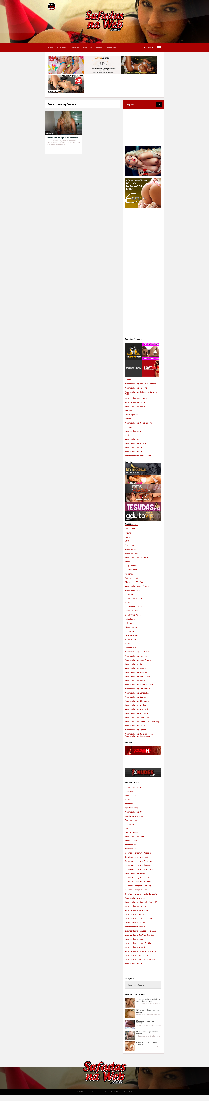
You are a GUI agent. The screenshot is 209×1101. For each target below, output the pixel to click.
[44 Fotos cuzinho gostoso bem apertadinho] (130, 1035)
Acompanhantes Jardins (135, 705)
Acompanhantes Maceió (135, 873)
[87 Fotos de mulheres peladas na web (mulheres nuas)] (130, 1003)
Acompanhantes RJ (133, 812)
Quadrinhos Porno (133, 615)
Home (50, 47)
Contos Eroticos (131, 832)
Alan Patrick (128, 1092)
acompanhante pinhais (135, 927)
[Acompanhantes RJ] (150, 344)
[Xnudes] (143, 769)
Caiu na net (130, 529)
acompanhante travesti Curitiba (138, 955)
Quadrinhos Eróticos (133, 607)
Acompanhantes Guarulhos (137, 697)
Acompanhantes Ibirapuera (137, 701)
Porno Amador (131, 611)
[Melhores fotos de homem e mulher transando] (130, 1046)
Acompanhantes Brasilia (135, 443)
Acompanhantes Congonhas (137, 693)
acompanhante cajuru (134, 939)
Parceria (61, 47)
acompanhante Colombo (135, 923)
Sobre (99, 47)
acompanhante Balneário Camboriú (140, 959)
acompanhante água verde (136, 910)
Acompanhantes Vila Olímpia (137, 676)
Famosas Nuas (131, 635)
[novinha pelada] (143, 758)
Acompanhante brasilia (135, 898)
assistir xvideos (131, 808)
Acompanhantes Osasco (135, 730)
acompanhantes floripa (135, 402)
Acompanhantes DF (133, 447)
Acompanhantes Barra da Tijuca (139, 734)
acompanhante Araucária (136, 947)
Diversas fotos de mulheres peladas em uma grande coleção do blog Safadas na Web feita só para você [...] (148, 1003)
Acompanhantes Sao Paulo (136, 836)
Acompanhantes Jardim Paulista (139, 684)
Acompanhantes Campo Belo (137, 689)
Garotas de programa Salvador (138, 881)
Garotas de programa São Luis (138, 886)
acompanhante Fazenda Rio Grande (140, 951)
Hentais (128, 643)
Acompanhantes (132, 439)
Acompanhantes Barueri (135, 664)
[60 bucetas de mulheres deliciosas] (130, 1024)
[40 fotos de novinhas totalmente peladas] (130, 1013)
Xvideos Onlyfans (132, 590)
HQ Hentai (129, 631)
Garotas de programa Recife (137, 857)
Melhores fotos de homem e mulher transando (146, 1044)
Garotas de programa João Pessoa (140, 869)
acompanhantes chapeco (136, 398)
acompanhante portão (134, 914)
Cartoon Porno (131, 648)
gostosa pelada (131, 415)
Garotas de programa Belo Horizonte (141, 894)
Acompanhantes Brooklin (136, 672)
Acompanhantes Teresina (136, 388)
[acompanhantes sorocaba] (143, 248)
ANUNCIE (75, 47)
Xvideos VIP (130, 804)
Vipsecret (129, 419)
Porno (127, 537)
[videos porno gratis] (133, 361)
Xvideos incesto (131, 553)
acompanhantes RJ (133, 431)
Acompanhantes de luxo (135, 406)
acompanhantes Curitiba (135, 906)
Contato (87, 47)
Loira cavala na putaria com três (62, 137)
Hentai (128, 602)
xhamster (129, 533)
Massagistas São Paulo (135, 582)
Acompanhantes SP (133, 451)
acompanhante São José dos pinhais (140, 931)
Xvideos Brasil (131, 549)
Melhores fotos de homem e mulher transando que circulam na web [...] (148, 1047)
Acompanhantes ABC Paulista (137, 652)
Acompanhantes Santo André (137, 717)
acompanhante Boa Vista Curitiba (139, 935)
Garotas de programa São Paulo (139, 890)
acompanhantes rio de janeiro (138, 456)
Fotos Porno (130, 619)
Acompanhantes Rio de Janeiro (138, 423)
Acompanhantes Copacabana (137, 736)
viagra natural (131, 566)
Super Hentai (130, 639)
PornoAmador (131, 820)
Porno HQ (129, 828)
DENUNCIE (111, 47)
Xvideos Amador (132, 840)
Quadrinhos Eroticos (133, 598)
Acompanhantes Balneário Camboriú (141, 902)
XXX (127, 541)
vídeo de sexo (131, 570)
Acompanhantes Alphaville (136, 713)
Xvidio (127, 561)
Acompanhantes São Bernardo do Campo (142, 721)
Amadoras (49, 133)
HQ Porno (129, 623)
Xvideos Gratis (131, 845)
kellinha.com (130, 435)
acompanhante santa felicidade (138, 918)
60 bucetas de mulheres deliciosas (145, 1022)
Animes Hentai (131, 578)
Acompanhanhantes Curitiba (137, 586)
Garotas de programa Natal (137, 877)
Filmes (128, 380)
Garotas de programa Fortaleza (138, 861)
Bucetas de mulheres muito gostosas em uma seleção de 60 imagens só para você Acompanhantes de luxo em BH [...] (148, 1025)
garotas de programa (134, 816)
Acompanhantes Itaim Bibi (136, 709)
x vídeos (128, 427)
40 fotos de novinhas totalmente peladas (148, 1011)
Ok (159, 105)
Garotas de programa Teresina (138, 865)
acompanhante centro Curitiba (138, 943)
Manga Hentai (131, 627)
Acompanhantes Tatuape (136, 656)
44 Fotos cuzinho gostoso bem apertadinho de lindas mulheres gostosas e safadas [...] (148, 1036)
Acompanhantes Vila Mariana (138, 680)
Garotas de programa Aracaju (138, 853)
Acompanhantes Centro (135, 726)
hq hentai (129, 574)
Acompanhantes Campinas (136, 557)
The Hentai (130, 410)
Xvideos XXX (130, 795)
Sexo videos (130, 545)
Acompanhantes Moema (135, 668)
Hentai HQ (129, 594)
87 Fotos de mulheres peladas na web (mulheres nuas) (148, 1000)
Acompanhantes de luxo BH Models (140, 384)
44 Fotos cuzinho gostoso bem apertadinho (147, 1033)
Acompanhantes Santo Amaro (138, 660)
